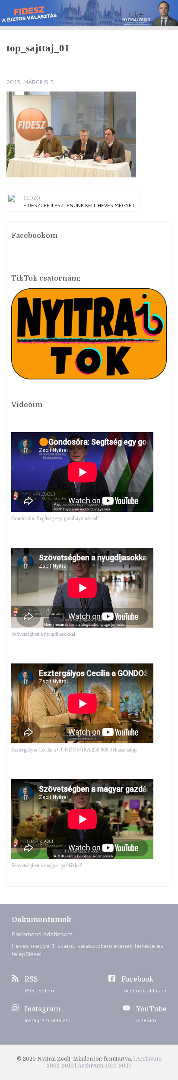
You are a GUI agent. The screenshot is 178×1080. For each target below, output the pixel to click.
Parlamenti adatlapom (42, 934)
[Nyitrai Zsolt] (89, 13)
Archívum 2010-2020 (105, 1066)
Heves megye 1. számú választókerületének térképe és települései (87, 949)
